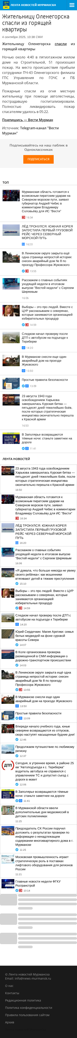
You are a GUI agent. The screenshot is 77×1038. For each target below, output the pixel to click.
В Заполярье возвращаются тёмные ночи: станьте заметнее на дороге (47, 438)
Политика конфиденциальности (28, 1008)
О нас (9, 986)
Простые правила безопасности (45, 379)
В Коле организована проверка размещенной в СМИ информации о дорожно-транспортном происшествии (43, 656)
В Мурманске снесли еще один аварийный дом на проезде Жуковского (44, 360)
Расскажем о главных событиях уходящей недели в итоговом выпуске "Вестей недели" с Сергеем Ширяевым (43, 554)
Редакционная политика (23, 1000)
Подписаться (38, 159)
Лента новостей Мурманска (25, 1029)
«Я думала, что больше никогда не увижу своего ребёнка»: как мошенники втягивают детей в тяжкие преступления (45, 574)
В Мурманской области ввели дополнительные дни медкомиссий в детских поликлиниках (42, 812)
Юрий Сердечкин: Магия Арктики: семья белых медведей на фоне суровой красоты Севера (44, 636)
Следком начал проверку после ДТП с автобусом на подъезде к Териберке (45, 337)
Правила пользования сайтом (27, 1015)
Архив (9, 1022)
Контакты (12, 993)
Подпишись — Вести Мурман (27, 119)
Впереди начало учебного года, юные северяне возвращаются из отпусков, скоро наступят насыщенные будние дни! (45, 730)
